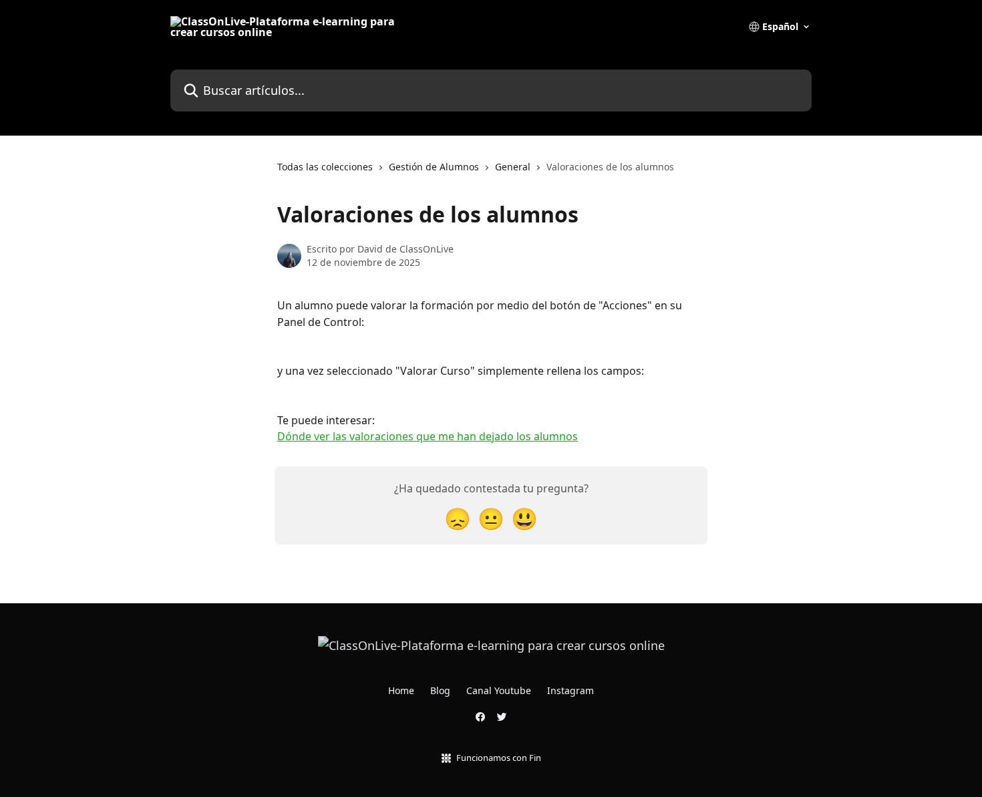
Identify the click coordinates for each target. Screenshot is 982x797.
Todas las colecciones (325, 166)
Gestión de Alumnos (434, 166)
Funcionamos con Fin (498, 758)
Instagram (570, 690)
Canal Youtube (498, 690)
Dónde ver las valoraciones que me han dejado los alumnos (427, 436)
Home (401, 690)
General (512, 166)
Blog (440, 690)
